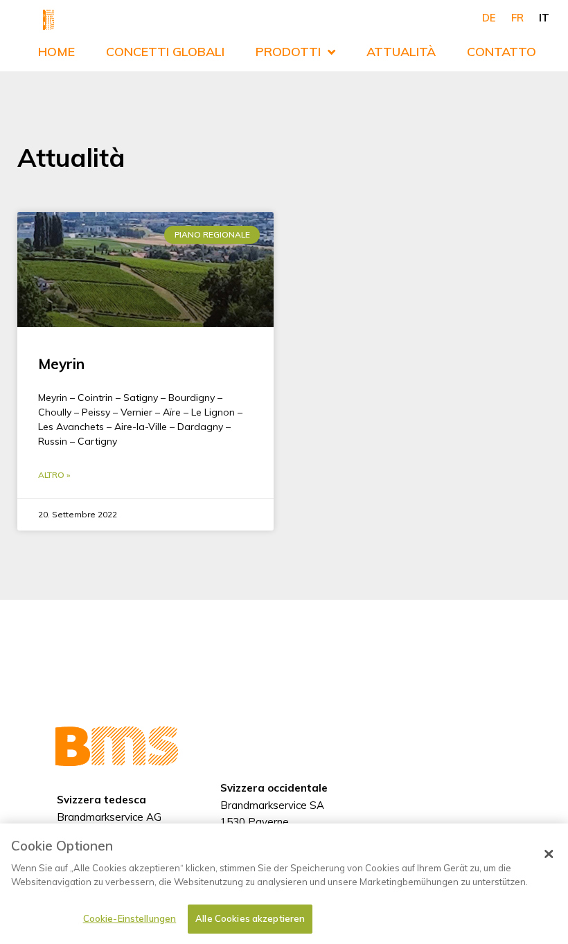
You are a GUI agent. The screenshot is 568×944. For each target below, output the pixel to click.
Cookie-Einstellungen (130, 918)
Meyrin (61, 364)
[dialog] (284, 883)
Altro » (54, 475)
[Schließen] (548, 854)
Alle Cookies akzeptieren (250, 918)
